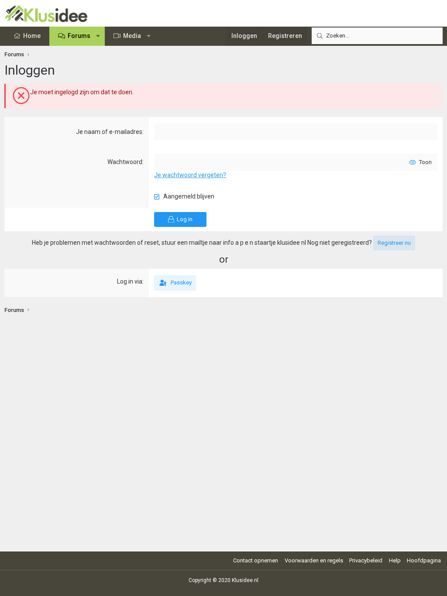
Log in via (129, 281)
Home (32, 35)
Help (395, 560)
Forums (79, 35)
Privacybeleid (365, 560)
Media (132, 35)
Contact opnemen (255, 560)
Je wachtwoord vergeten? (190, 174)
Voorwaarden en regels (314, 560)
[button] (98, 36)
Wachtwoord (124, 161)
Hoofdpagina (424, 560)
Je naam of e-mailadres (109, 131)
